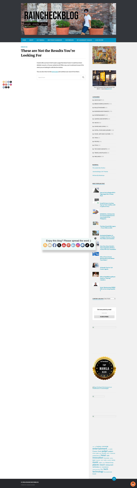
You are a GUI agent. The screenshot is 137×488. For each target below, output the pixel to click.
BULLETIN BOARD (99, 107)
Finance (95, 451)
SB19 (100, 467)
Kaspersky (98, 460)
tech (106, 469)
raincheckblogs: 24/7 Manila (100, 171)
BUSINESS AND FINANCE (101, 111)
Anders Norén (30, 484)
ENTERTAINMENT (99, 115)
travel (94, 474)
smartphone (105, 467)
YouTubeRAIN (69, 40)
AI (95, 446)
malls (102, 460)
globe (97, 453)
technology (98, 471)
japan (94, 460)
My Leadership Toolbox (84, 40)
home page (55, 71)
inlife (108, 455)
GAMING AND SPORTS (101, 119)
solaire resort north (96, 469)
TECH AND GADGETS (100, 149)
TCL (101, 469)
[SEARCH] (83, 77)
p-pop (104, 462)
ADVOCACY (98, 100)
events (110, 449)
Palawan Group (109, 462)
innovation (98, 458)
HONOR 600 (112, 453)
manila (105, 460)
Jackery (111, 458)
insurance (106, 458)
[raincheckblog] (68, 19)
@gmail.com (109, 88)
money (113, 460)
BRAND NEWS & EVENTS (101, 103)
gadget (105, 451)
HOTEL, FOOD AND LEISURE (102, 130)
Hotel (103, 455)
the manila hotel (108, 472)
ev (108, 449)
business (98, 446)
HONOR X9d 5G (96, 455)
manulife (109, 460)
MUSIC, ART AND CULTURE (102, 134)
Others (96, 137)
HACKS (96, 122)
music (95, 462)
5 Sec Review (99, 40)
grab (100, 453)
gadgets (110, 451)
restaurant (109, 465)
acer (93, 446)
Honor (108, 453)
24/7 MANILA (40, 40)
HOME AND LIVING (100, 126)
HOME (24, 40)
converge (105, 446)
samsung (96, 467)
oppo (100, 462)
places (96, 465)
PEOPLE (96, 141)
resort (102, 465)
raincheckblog (32, 482)
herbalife (104, 453)
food (99, 451)
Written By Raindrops (55, 40)
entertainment (100, 448)
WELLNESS (97, 156)
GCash (94, 453)
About (31, 40)
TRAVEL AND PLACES (100, 152)
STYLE (96, 145)
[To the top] (114, 479)
